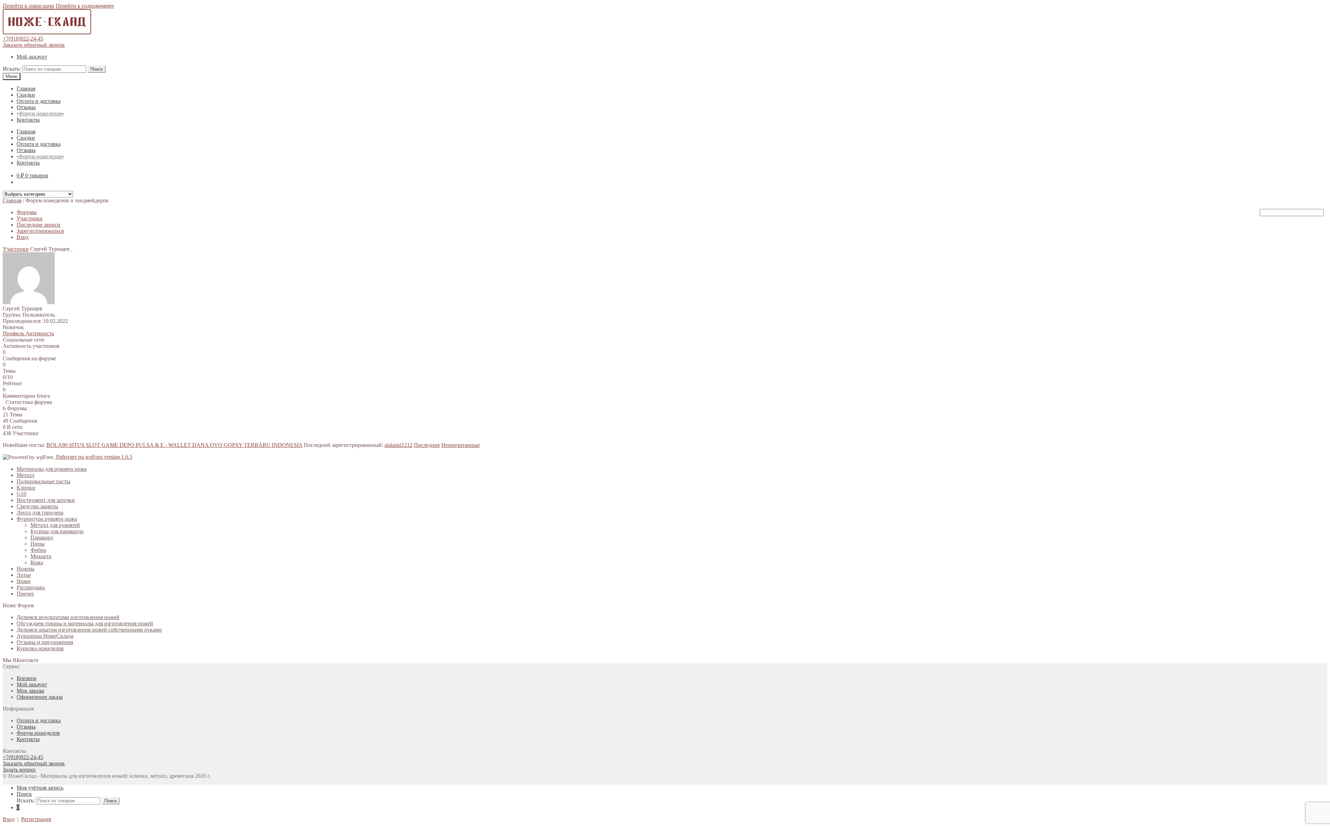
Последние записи (38, 225)
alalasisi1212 (398, 445)
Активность (40, 333)
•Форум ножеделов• (40, 113)
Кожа (36, 562)
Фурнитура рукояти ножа (47, 519)
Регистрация (36, 819)
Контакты (28, 120)
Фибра (38, 550)
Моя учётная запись (40, 788)
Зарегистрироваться (40, 231)
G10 (21, 494)
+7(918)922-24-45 (23, 39)
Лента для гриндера (40, 513)
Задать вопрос (19, 770)
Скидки (26, 95)
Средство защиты (37, 506)
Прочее (25, 594)
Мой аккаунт (32, 57)
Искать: (12, 69)
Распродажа (31, 587)
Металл (25, 475)
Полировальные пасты (43, 481)
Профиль (14, 333)
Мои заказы (30, 691)
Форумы (27, 212)
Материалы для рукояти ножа (52, 469)
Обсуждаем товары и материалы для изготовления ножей (85, 623)
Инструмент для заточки (46, 500)
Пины (37, 544)
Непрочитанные (460, 445)
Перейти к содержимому (85, 6)
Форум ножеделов (38, 733)
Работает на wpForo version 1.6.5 (93, 457)
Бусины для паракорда (56, 531)
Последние (427, 445)
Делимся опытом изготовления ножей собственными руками (89, 630)
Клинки (26, 488)
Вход (22, 237)
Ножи (23, 581)
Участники (30, 218)
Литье (24, 575)
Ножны (25, 569)
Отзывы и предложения (45, 642)
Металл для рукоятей (55, 525)
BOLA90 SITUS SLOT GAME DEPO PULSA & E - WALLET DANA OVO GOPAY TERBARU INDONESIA (174, 445)
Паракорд (41, 537)
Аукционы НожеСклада (45, 636)
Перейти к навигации (28, 6)
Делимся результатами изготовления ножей (68, 617)
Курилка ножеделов (40, 648)
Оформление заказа (40, 697)
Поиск (96, 69)
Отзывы (26, 107)
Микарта (40, 556)
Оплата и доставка (39, 101)
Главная (26, 88)
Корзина (26, 678)
